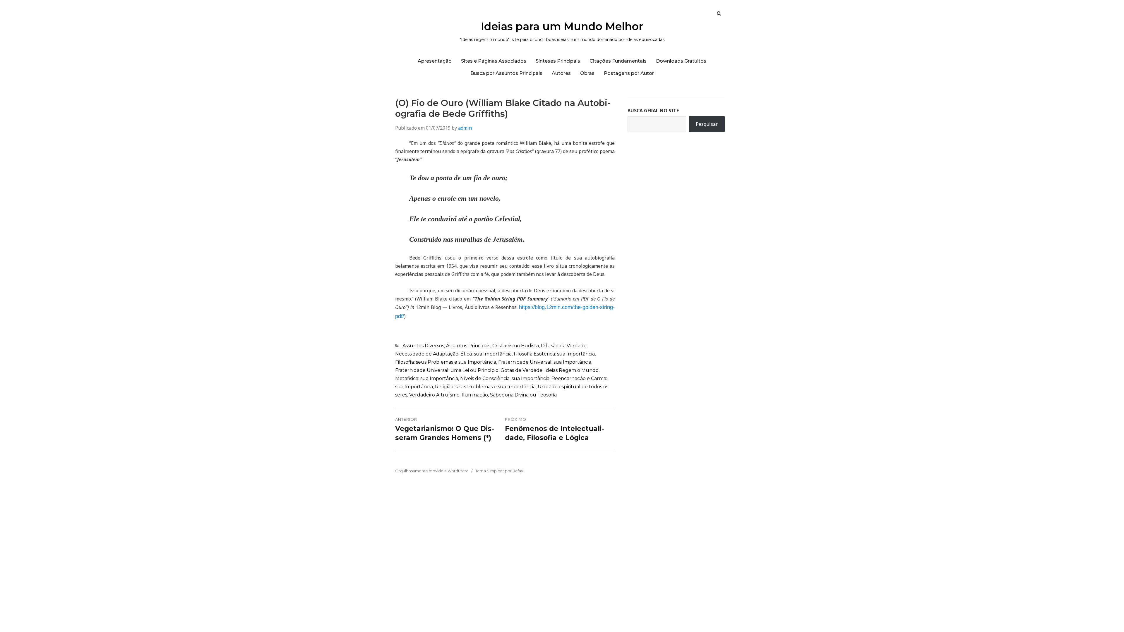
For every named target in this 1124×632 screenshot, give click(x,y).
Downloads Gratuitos (681, 61)
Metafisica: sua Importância (426, 378)
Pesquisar (707, 124)
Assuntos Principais (468, 345)
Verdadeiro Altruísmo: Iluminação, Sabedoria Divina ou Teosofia (483, 395)
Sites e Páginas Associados (493, 61)
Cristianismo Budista (515, 345)
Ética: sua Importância (486, 354)
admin (465, 128)
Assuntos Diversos (423, 345)
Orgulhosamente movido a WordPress (431, 470)
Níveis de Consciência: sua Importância (504, 378)
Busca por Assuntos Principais (506, 73)
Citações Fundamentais (618, 61)
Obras (587, 73)
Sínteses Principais (558, 61)
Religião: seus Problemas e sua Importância (485, 386)
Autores (561, 73)
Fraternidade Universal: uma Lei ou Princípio (446, 370)
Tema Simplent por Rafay (499, 470)
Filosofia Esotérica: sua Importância (554, 354)
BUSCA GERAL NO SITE (653, 110)
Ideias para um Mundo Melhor (562, 26)
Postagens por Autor (629, 73)
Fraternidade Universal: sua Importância (544, 362)
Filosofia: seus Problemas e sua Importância (445, 362)
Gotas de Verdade (521, 370)
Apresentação (435, 61)
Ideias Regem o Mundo (571, 370)
